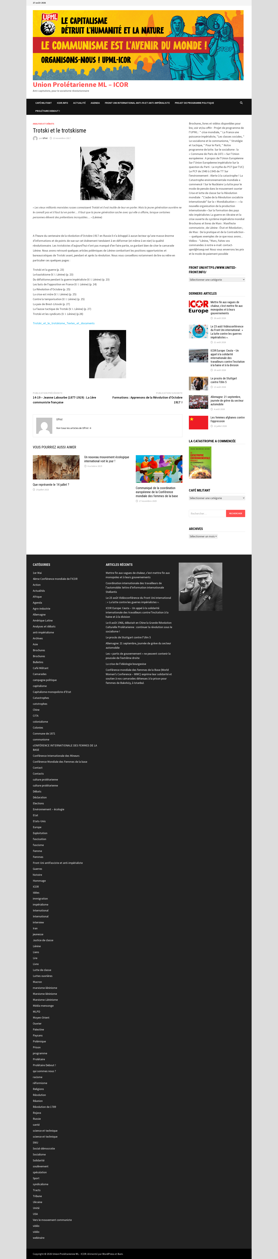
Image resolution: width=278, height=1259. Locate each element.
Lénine (37, 946)
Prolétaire (39, 1059)
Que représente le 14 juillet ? (51, 485)
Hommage (39, 880)
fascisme (38, 845)
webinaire (38, 1238)
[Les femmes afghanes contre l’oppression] (198, 418)
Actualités (39, 591)
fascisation (39, 839)
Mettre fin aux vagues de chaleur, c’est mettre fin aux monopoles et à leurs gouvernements (227, 307)
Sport (36, 1178)
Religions (38, 1089)
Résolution (39, 1095)
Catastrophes (41, 698)
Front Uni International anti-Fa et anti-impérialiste (137, 102)
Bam (120, 1253)
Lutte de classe (42, 970)
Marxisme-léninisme (45, 994)
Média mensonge (43, 1005)
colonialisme (40, 721)
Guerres (37, 869)
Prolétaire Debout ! (44, 1065)
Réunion (38, 1101)
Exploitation (40, 833)
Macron (37, 982)
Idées (36, 892)
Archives (38, 638)
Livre (36, 964)
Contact (37, 767)
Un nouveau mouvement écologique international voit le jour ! (106, 459)
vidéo (36, 1226)
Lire (35, 958)
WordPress (108, 1253)
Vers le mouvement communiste (52, 1220)
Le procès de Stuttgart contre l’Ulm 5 (224, 380)
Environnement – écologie (48, 809)
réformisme (40, 1083)
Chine (36, 710)
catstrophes (40, 704)
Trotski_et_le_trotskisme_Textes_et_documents (64, 323)
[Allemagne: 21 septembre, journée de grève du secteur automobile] (198, 397)
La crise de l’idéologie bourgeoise (126, 664)
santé (36, 1124)
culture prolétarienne (45, 779)
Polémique (39, 1041)
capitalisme (40, 686)
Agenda (95, 102)
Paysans (38, 1035)
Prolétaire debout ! (47, 110)
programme (40, 1053)
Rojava (37, 1113)
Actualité (79, 102)
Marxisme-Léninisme (45, 1000)
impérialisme (40, 904)
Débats (37, 791)
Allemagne (39, 614)
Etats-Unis (39, 821)
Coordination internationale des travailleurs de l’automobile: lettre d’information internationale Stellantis (135, 587)
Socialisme (39, 1154)
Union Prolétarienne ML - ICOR (69, 1253)
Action (37, 585)
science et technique (45, 1130)
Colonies (38, 727)
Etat (35, 815)
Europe (37, 827)
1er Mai (37, 573)
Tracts (37, 1190)
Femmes (38, 857)
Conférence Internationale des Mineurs (56, 756)
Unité (36, 1208)
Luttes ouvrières (42, 976)
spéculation (40, 1172)
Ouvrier (37, 1023)
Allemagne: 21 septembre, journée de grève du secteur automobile (227, 400)
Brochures (39, 650)
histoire (37, 875)
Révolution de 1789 (44, 1107)
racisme (37, 1077)
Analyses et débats (43, 123)
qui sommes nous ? (44, 1071)
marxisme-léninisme (45, 988)
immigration (40, 898)
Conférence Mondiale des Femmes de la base (60, 761)
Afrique (37, 596)
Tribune (37, 1196)
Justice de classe (43, 940)
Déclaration (40, 797)
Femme (37, 851)
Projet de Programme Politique (194, 102)
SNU (35, 1142)
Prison (37, 1047)
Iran (35, 928)
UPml (45, 138)
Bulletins (38, 662)
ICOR (36, 886)
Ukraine (37, 1202)
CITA (35, 715)
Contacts (38, 773)
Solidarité (38, 1160)
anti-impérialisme (43, 632)
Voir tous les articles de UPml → (73, 428)
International (40, 910)
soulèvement (40, 1166)
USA (35, 1214)
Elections (38, 803)
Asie (35, 644)
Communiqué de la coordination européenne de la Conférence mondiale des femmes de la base (157, 492)
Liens (36, 952)
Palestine (38, 1029)
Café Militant (43, 102)
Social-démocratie (44, 1148)
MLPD (36, 1011)
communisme (41, 739)
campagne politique (45, 680)
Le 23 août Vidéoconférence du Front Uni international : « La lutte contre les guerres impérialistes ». (227, 332)
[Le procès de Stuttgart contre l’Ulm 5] (198, 379)
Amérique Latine (43, 620)
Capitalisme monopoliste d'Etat (52, 692)
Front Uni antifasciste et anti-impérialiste (58, 863)
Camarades (39, 674)
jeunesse (38, 934)
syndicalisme (40, 1184)
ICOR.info (62, 102)
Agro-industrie (41, 608)
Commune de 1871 (44, 733)
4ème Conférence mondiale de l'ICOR (55, 579)
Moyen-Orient (41, 1017)
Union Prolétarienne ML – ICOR (80, 84)
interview (38, 922)
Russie (37, 1119)
